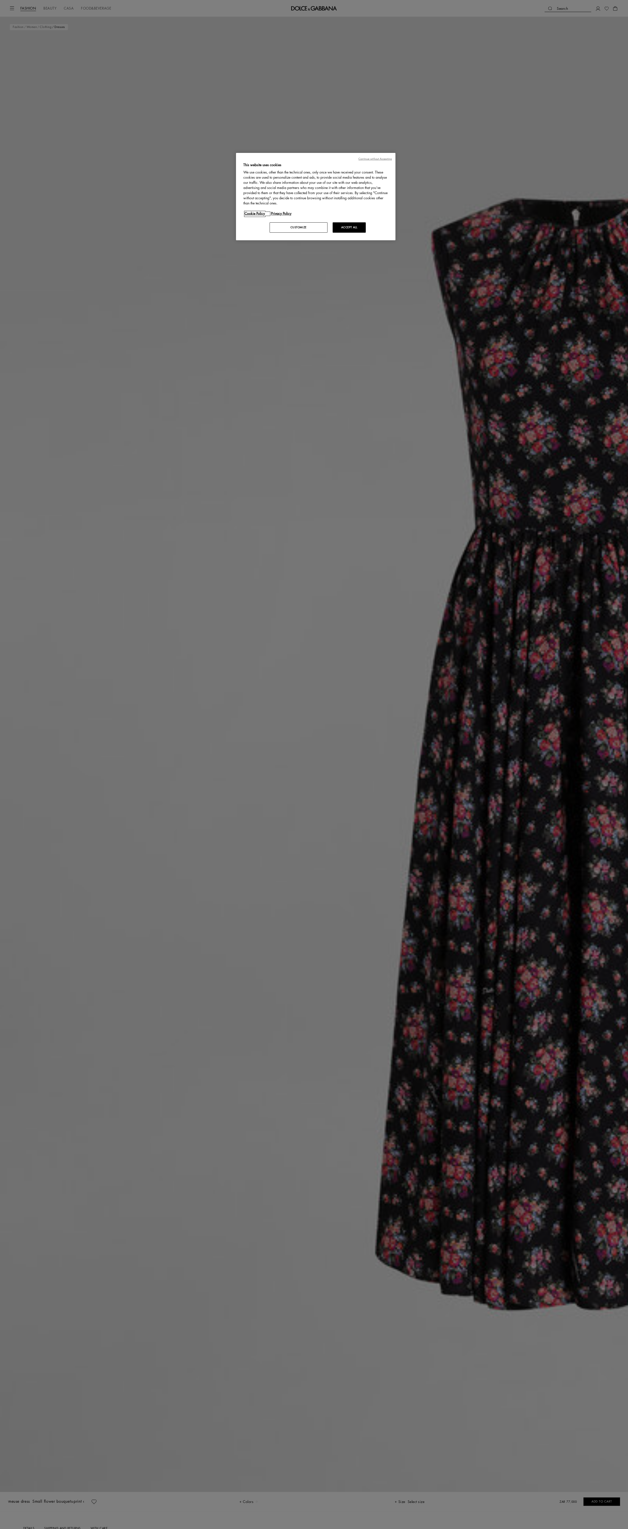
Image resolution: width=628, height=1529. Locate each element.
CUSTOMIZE (298, 227)
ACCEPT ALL (349, 227)
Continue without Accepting (375, 159)
